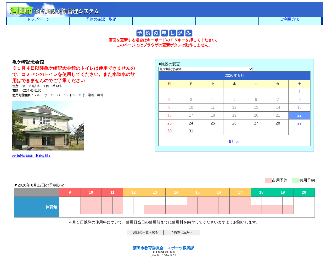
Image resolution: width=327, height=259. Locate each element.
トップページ (38, 19)
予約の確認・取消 (101, 19)
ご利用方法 (289, 19)
